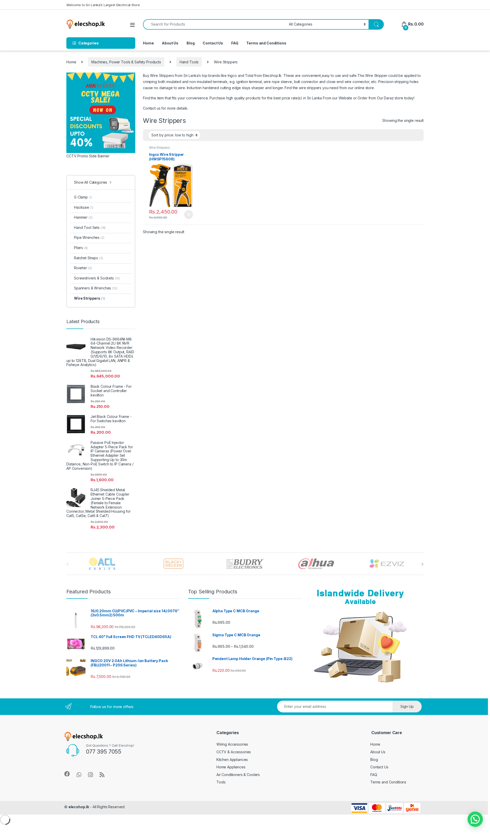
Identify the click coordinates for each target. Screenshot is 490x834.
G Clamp (83, 197)
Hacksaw (83, 207)
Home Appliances (231, 767)
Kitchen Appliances (232, 759)
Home (148, 43)
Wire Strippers (159, 147)
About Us (170, 43)
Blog (190, 43)
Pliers (81, 247)
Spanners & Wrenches (95, 288)
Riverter (83, 268)
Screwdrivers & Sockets (97, 278)
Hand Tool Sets (90, 227)
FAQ (234, 43)
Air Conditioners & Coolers (238, 774)
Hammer (83, 217)
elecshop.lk (78, 807)
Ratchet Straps (88, 258)
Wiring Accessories (232, 744)
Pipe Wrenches (89, 237)
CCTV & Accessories (233, 752)
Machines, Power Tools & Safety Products (126, 62)
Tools (221, 782)
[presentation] (422, 564)
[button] (475, 819)
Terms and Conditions (266, 43)
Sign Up (407, 706)
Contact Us (213, 43)
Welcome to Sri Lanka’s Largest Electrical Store (103, 5)
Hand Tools (189, 62)
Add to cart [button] (188, 214)
